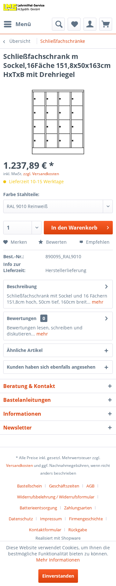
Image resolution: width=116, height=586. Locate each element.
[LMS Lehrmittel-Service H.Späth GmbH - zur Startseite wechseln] (24, 8)
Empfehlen (97, 242)
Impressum (51, 519)
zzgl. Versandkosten (41, 173)
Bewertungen (21, 318)
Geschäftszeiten (64, 486)
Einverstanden (58, 576)
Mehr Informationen (58, 560)
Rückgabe (77, 530)
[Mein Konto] (89, 24)
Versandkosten (19, 465)
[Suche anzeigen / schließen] (58, 24)
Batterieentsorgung (38, 508)
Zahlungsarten (78, 508)
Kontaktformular (45, 530)
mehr (97, 302)
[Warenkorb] (105, 24)
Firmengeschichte (86, 519)
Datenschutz (21, 519)
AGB (90, 486)
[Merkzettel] (74, 24)
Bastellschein (29, 486)
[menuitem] (17, 24)
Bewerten (56, 242)
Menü (23, 24)
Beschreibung (22, 286)
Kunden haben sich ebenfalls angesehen (51, 367)
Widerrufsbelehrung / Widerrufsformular (55, 497)
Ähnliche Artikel (25, 350)
